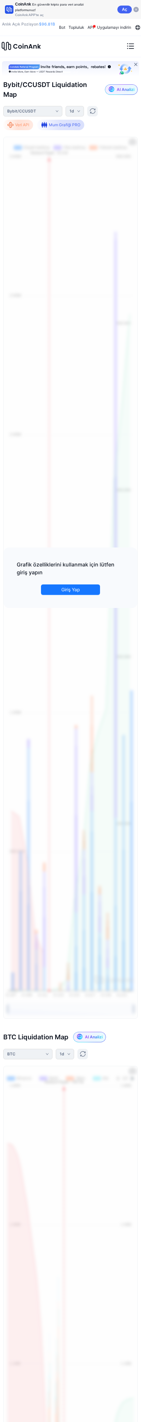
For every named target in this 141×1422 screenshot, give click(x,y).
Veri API (22, 124)
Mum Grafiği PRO (64, 124)
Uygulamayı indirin (114, 27)
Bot (62, 27)
